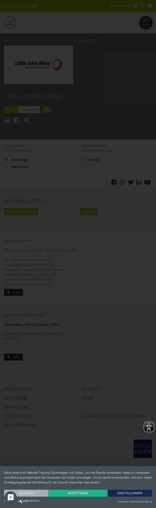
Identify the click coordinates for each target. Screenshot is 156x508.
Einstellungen (129, 493)
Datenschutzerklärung (141, 501)
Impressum (123, 501)
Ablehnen (26, 493)
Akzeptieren (78, 493)
